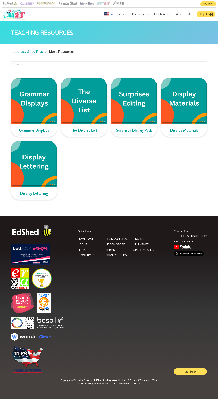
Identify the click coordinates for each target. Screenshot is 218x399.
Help (179, 14)
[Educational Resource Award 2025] (20, 287)
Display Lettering (34, 193)
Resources (138, 14)
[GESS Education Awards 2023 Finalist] (22, 328)
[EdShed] (42, 231)
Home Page (86, 238)
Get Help (190, 371)
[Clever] (45, 337)
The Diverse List (84, 130)
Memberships (162, 14)
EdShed (139, 238)
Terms (110, 249)
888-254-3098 (183, 241)
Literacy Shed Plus (28, 51)
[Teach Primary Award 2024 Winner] (22, 312)
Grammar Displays (34, 130)
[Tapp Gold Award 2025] (42, 287)
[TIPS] (27, 372)
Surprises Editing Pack (134, 130)
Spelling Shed (143, 249)
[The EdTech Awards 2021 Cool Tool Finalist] (44, 311)
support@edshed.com (190, 236)
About (122, 14)
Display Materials (184, 130)
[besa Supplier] (50, 328)
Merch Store (115, 244)
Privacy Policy (116, 255)
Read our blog (116, 238)
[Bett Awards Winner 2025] (30, 263)
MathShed (141, 244)
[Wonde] (23, 339)
